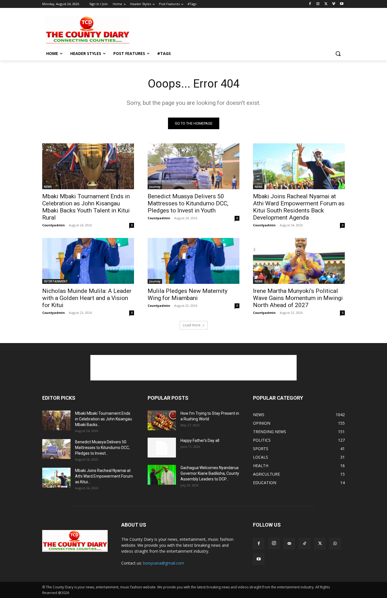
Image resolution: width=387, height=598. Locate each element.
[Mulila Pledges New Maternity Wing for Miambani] (193, 261)
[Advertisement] (236, 29)
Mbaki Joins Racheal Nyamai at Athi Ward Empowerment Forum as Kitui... (104, 476)
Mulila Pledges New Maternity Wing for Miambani (187, 294)
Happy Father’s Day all (199, 440)
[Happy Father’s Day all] (162, 447)
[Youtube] (341, 4)
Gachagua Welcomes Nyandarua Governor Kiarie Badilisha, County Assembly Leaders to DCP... (209, 473)
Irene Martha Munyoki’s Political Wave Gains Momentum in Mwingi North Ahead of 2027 (298, 298)
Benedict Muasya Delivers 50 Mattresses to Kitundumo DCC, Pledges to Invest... (102, 448)
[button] (338, 53)
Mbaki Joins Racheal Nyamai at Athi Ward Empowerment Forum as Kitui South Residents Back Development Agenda (299, 207)
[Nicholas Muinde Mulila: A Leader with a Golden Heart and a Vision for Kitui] (88, 261)
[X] (326, 4)
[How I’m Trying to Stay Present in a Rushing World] (162, 420)
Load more (192, 325)
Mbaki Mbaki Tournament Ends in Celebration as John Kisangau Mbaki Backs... (103, 419)
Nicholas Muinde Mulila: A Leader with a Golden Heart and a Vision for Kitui (86, 298)
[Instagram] (318, 4)
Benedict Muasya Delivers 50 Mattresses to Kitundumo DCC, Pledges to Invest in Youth (188, 203)
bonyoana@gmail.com (163, 563)
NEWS (48, 187)
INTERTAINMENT (56, 281)
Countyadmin (53, 225)
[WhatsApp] (335, 543)
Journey (154, 187)
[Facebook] (310, 4)
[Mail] (289, 543)
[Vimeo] (333, 4)
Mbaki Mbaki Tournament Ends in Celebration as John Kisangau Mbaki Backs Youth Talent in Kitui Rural (86, 207)
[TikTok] (304, 543)
